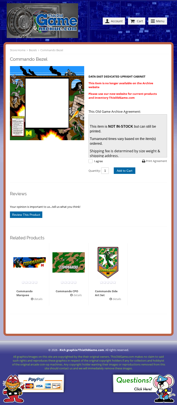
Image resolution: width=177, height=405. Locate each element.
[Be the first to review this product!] (30, 282)
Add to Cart (124, 170)
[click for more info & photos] (29, 262)
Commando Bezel (51, 50)
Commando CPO (67, 291)
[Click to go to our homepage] (43, 21)
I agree (98, 161)
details (38, 299)
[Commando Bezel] (47, 103)
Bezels (33, 50)
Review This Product (26, 214)
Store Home (17, 50)
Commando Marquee (24, 293)
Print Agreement (156, 161)
